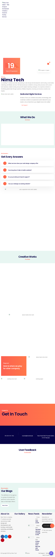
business (33, 506)
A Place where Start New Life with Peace (37, 546)
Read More (23, 496)
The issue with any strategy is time (31, 508)
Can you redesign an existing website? (19, 183)
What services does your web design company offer (23, 163)
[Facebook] (2, 536)
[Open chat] (51, 553)
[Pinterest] (2, 540)
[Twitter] (6, 536)
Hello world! (24, 493)
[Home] (27, 553)
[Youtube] (9, 536)
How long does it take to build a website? (20, 170)
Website (27, 282)
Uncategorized (33, 490)
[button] (27, 163)
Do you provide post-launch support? (19, 177)
